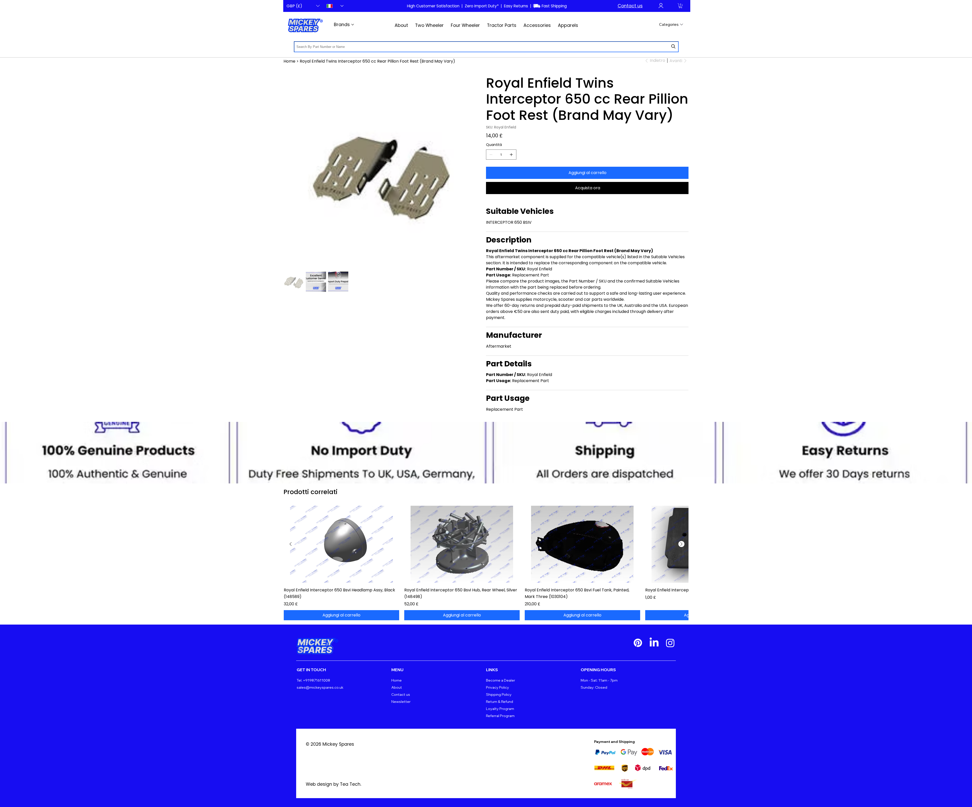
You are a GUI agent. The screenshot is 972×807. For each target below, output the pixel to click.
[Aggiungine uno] (511, 154)
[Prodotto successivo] (681, 544)
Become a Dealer (500, 680)
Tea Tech (350, 784)
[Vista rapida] (341, 544)
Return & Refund (499, 701)
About (396, 687)
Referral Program (500, 716)
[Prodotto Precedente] (291, 544)
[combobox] (486, 46)
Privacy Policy (497, 687)
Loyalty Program (500, 708)
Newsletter (401, 701)
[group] (486, 562)
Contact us (630, 6)
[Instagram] (670, 642)
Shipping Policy (499, 694)
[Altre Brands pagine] (352, 24)
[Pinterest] (637, 642)
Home (396, 680)
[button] (680, 5)
